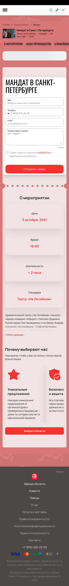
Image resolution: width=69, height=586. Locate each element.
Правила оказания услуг (34, 519)
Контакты (35, 540)
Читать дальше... (15, 335)
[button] (9, 113)
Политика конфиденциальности (34, 526)
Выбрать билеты (34, 431)
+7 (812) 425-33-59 (34, 547)
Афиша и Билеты (34, 484)
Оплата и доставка (34, 512)
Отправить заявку (34, 169)
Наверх (60, 471)
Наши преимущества (38, 44)
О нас (34, 505)
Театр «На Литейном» (26, 33)
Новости (34, 491)
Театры (34, 498)
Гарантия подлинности (34, 533)
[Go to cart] (63, 10)
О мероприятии (13, 44)
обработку (44, 152)
